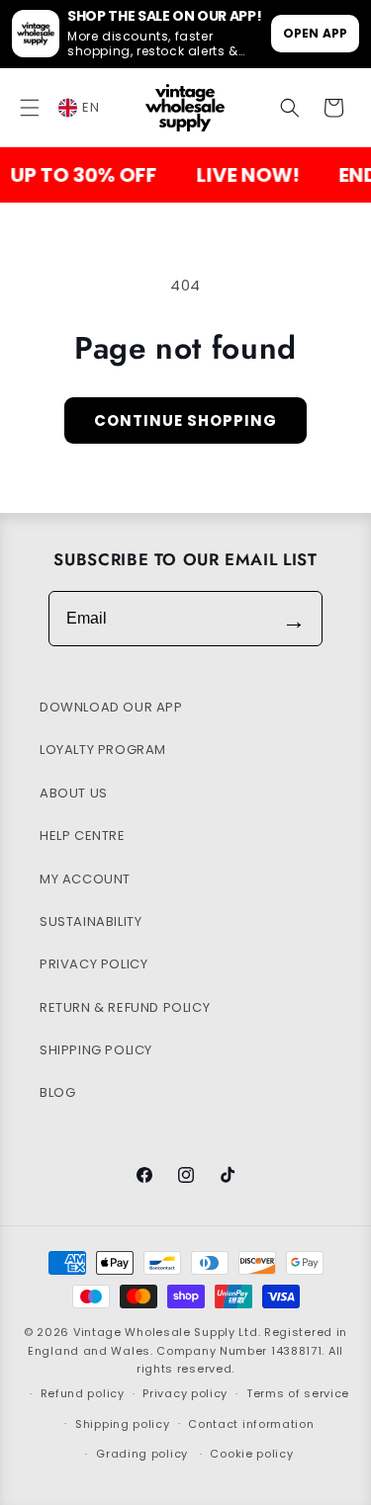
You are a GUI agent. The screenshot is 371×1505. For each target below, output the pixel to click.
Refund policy (83, 1393)
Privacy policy (185, 1393)
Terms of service (297, 1393)
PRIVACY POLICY (93, 964)
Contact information (251, 1424)
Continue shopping (185, 420)
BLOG (57, 1092)
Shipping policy (122, 1424)
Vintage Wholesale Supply (154, 1332)
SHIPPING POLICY (96, 1050)
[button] (29, 107)
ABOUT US (74, 793)
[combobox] (90, 108)
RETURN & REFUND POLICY (125, 1007)
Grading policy (142, 1454)
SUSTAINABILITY (90, 921)
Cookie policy (251, 1454)
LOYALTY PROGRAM (103, 749)
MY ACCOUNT (85, 879)
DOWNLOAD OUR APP (111, 707)
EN (90, 107)
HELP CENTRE (83, 835)
